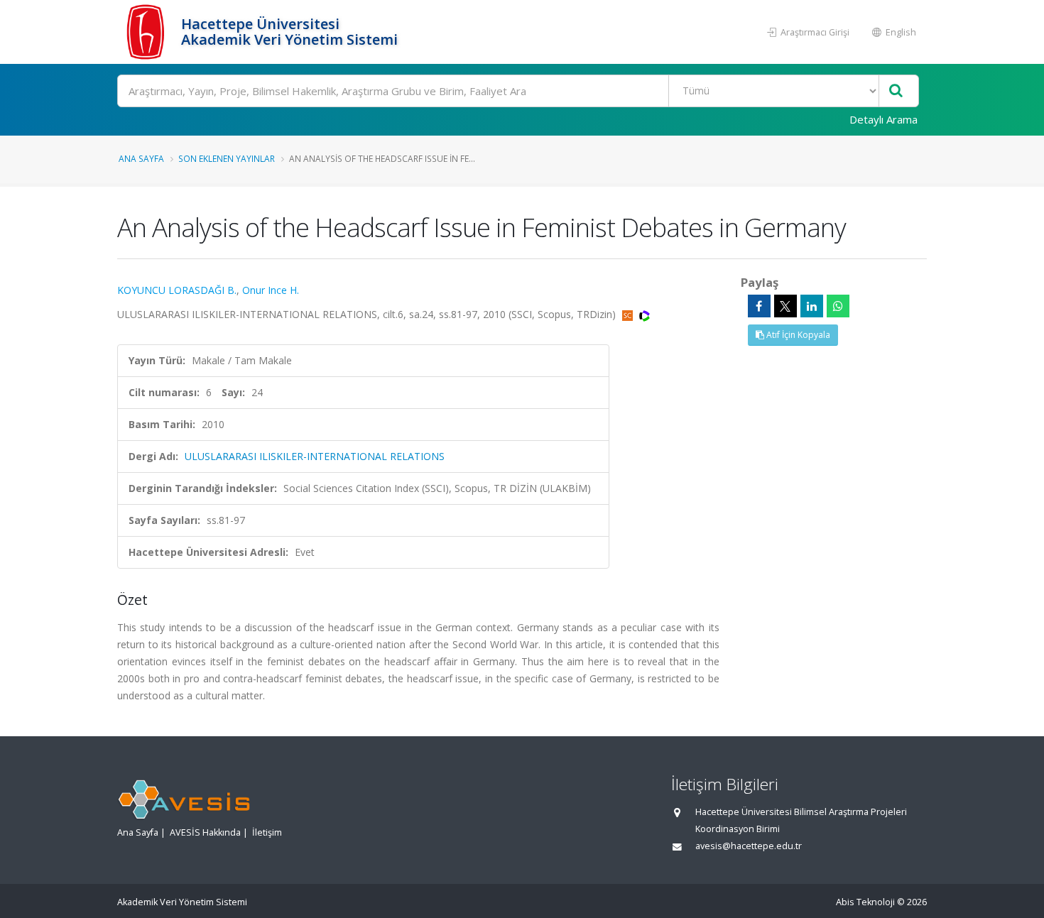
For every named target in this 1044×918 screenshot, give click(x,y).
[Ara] (896, 91)
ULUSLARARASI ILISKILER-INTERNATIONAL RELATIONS (315, 456)
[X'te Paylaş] (785, 306)
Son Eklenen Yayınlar (226, 158)
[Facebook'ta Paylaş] (759, 306)
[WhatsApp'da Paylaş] (838, 306)
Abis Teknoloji (865, 902)
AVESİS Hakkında (205, 832)
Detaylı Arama (883, 119)
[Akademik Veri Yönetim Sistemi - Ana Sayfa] (147, 32)
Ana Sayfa (141, 158)
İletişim (267, 832)
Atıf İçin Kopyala (797, 335)
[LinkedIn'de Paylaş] (811, 306)
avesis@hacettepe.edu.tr (748, 846)
